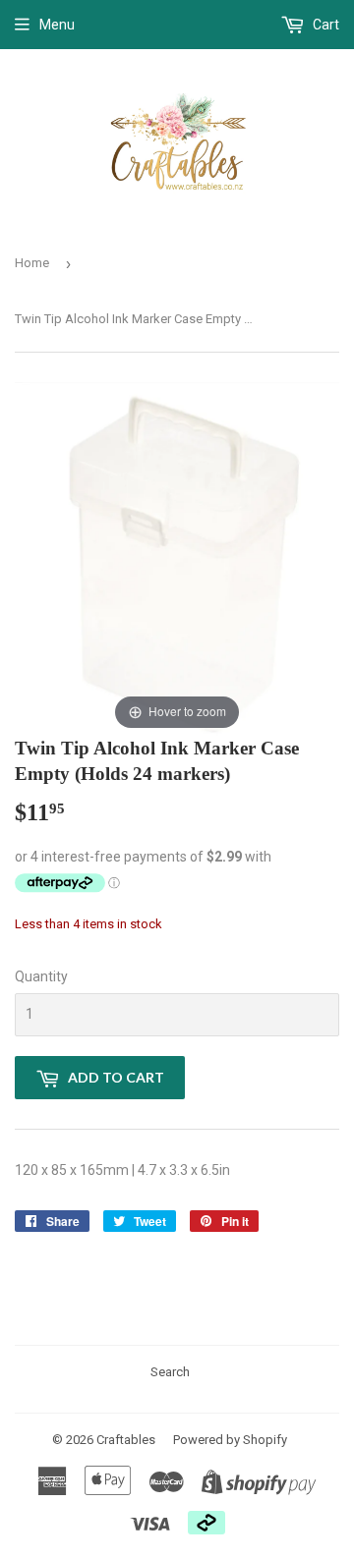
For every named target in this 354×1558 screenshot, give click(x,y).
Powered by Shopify (230, 1439)
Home (32, 262)
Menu (57, 24)
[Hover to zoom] (177, 558)
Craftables (125, 1439)
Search (170, 1371)
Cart (324, 24)
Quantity (41, 976)
